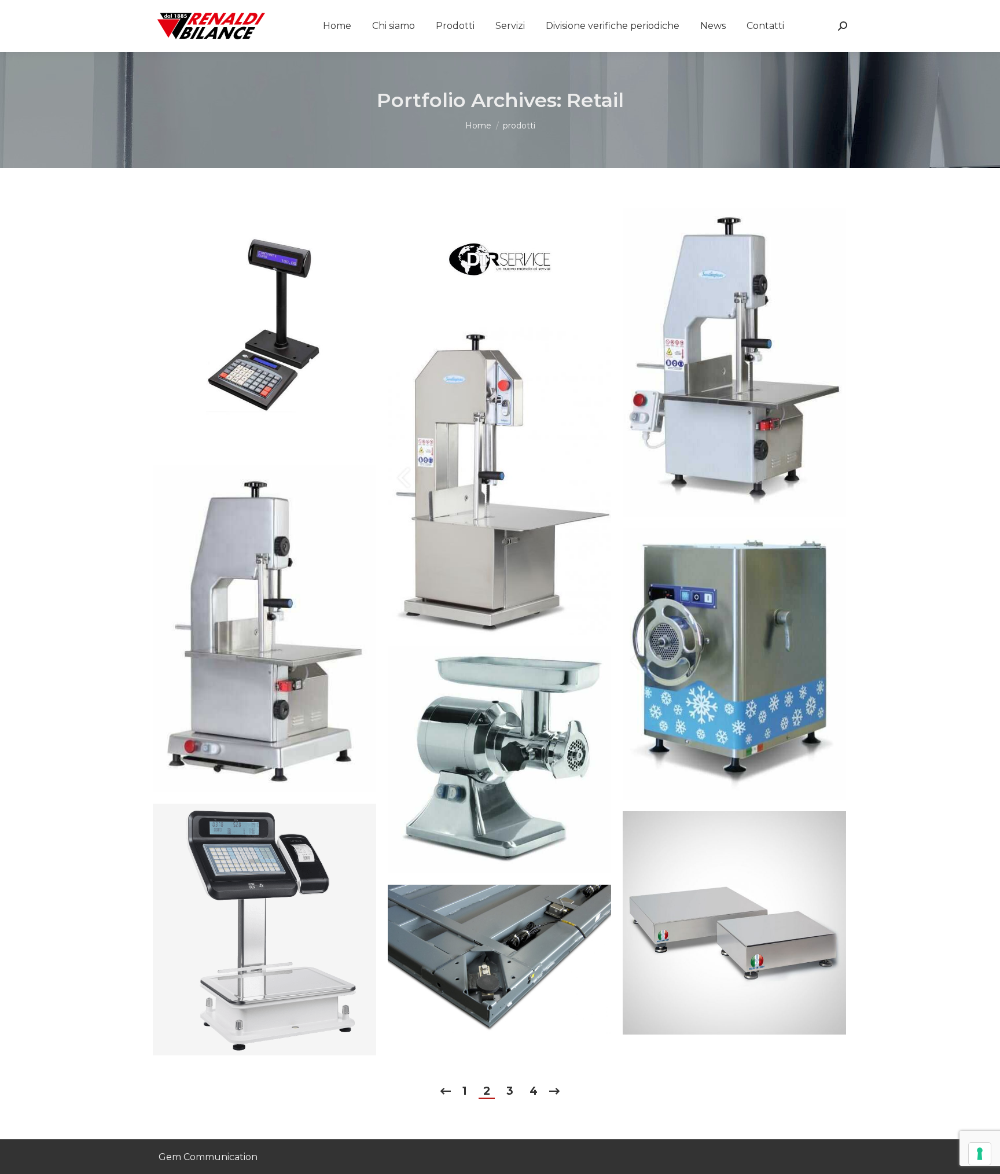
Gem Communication (208, 1156)
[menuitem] (337, 26)
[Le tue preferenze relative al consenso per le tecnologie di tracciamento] (980, 1154)
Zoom (249, 331)
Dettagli (280, 331)
